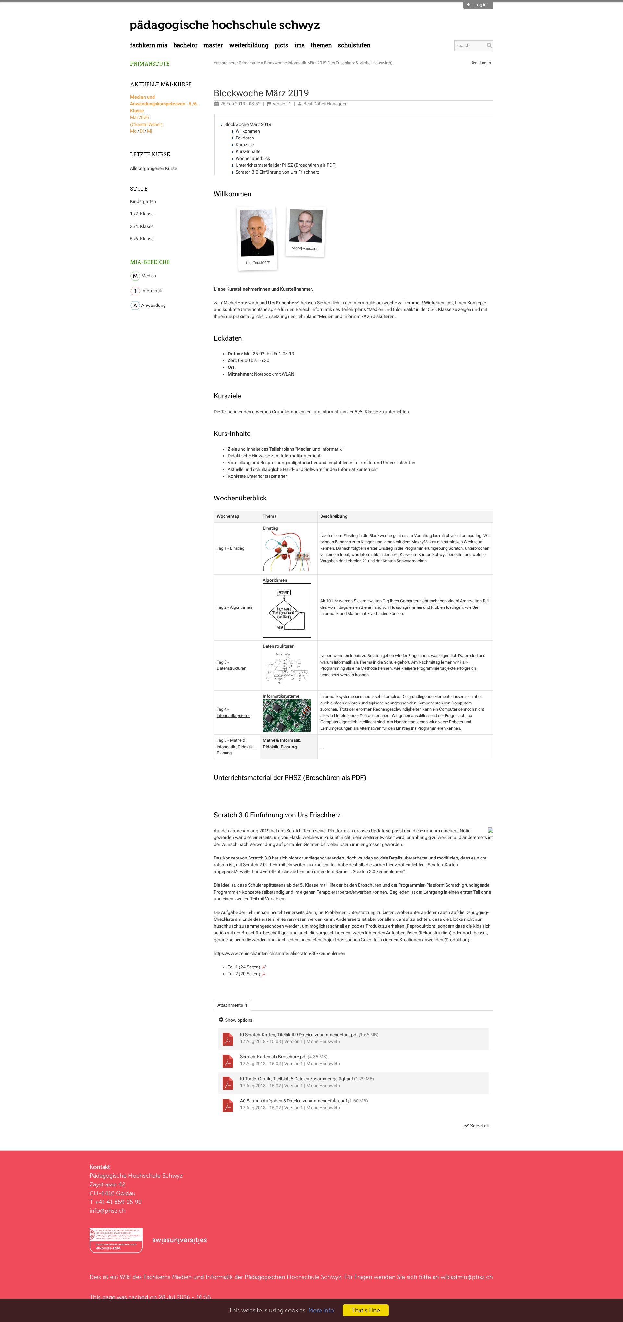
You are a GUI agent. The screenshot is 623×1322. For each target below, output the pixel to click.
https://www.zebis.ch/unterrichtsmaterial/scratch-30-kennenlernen (279, 953)
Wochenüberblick (253, 158)
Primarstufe (150, 63)
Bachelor (186, 45)
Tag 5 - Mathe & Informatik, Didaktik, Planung (236, 746)
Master (213, 45)
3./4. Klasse (141, 226)
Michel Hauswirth (241, 302)
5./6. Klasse (141, 238)
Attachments (232, 1005)
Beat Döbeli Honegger (325, 103)
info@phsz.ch (108, 1210)
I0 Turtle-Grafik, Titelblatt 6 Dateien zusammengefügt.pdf (296, 1078)
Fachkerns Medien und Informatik (188, 1276)
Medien (148, 275)
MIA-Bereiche (150, 261)
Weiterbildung (249, 45)
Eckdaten (245, 137)
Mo (133, 131)
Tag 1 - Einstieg (230, 548)
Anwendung (153, 305)
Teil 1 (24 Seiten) (244, 966)
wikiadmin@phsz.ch (467, 1276)
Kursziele (245, 144)
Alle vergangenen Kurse (153, 168)
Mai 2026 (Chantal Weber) (164, 110)
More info (321, 1310)
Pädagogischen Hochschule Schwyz (293, 1276)
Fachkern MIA (148, 45)
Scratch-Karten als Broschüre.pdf (273, 1056)
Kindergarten (143, 201)
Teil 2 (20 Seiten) (244, 973)
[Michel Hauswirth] (305, 231)
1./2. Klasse (141, 213)
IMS (299, 45)
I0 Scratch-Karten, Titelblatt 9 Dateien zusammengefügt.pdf (299, 1034)
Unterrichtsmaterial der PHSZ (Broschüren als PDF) (286, 165)
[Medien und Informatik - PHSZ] (225, 25)
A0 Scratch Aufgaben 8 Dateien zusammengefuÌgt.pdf (293, 1100)
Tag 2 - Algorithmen (234, 607)
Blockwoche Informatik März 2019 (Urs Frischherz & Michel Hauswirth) (328, 62)
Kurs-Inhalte (248, 151)
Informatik (151, 290)
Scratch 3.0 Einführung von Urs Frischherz (277, 171)
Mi (149, 131)
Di (142, 131)
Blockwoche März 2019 (247, 124)
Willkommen (248, 131)
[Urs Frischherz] (257, 238)
